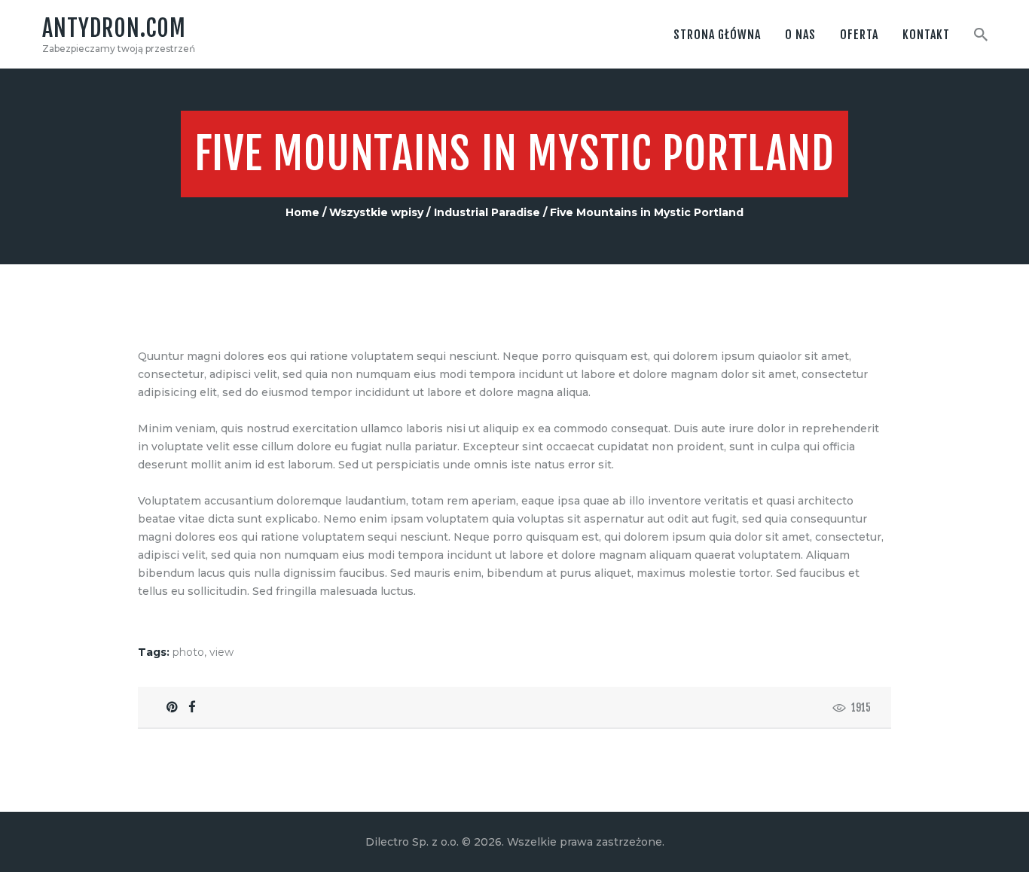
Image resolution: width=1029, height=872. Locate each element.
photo (188, 652)
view (221, 652)
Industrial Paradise (487, 212)
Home (302, 212)
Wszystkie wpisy (376, 212)
